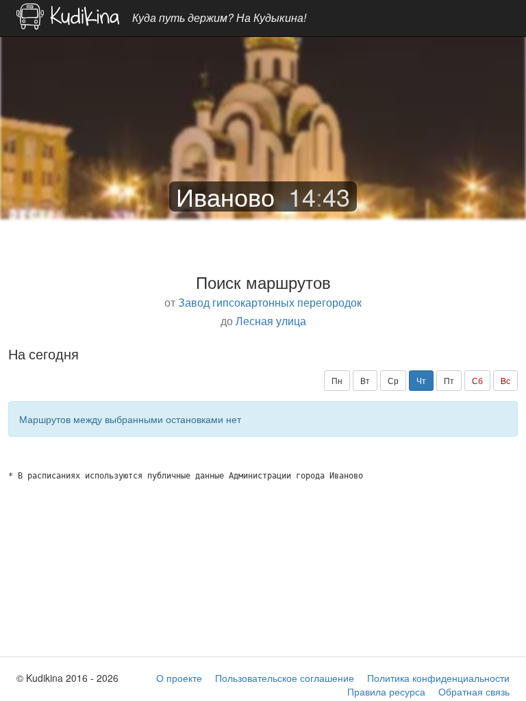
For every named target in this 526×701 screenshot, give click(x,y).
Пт (449, 380)
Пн (336, 380)
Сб (477, 380)
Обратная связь (474, 691)
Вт (365, 380)
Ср (393, 380)
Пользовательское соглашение (284, 678)
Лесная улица (271, 320)
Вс (505, 380)
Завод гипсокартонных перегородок (270, 301)
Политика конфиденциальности (438, 678)
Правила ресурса (386, 691)
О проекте (179, 678)
